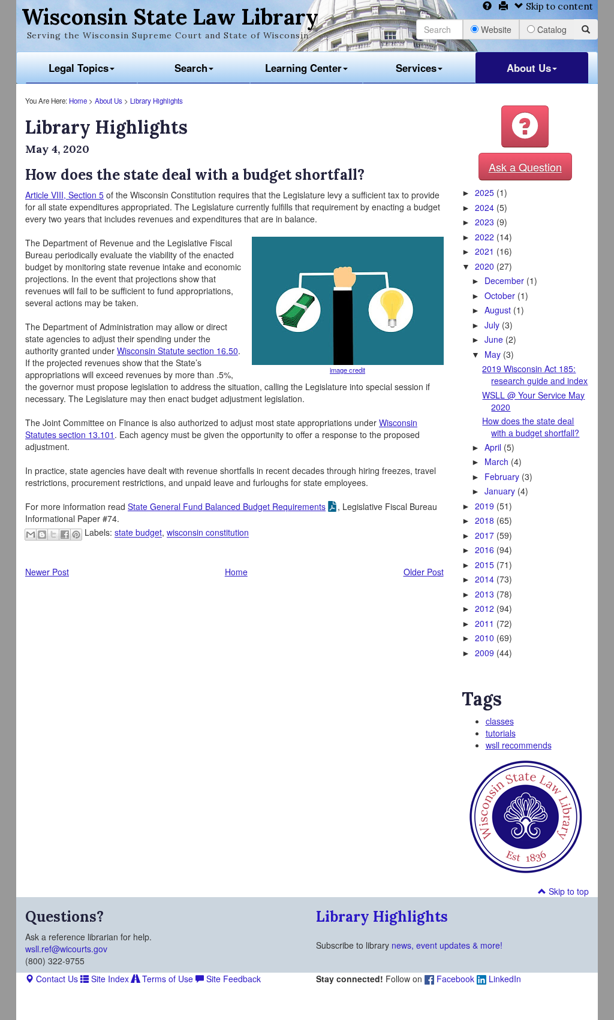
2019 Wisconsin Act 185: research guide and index (535, 375)
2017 (485, 535)
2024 (485, 207)
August (498, 310)
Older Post (424, 572)
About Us (529, 68)
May (493, 354)
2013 (485, 594)
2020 (485, 266)
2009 (485, 653)
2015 (485, 565)
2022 (485, 237)
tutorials (501, 733)
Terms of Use (166, 979)
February (503, 476)
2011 (485, 623)
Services (416, 68)
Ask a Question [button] (525, 166)
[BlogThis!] (42, 535)
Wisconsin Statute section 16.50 (177, 351)
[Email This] (31, 535)
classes (500, 721)
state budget (138, 533)
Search (190, 68)
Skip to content (558, 6)
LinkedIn (503, 979)
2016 (485, 550)
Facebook (454, 979)
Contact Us (56, 979)
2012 (485, 608)
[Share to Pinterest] (76, 535)
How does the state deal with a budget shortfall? (530, 427)
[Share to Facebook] (65, 535)
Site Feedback (232, 979)
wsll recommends (519, 745)
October (500, 295)
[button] (525, 126)
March (497, 461)
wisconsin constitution (208, 533)
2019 (485, 506)
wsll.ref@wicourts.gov (66, 949)
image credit (347, 370)
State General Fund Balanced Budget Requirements (227, 506)
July (493, 325)
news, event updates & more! (447, 945)
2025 (485, 192)
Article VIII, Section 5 (64, 195)
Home (78, 100)
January (500, 491)
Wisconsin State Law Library (170, 17)
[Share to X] (53, 535)
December (505, 280)
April (494, 447)
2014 (485, 579)
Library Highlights (156, 100)
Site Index (109, 979)
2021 (485, 251)
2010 (485, 638)
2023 (485, 222)
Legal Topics (79, 68)
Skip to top (567, 891)
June (494, 339)
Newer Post (47, 572)
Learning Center (303, 68)
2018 (485, 520)
